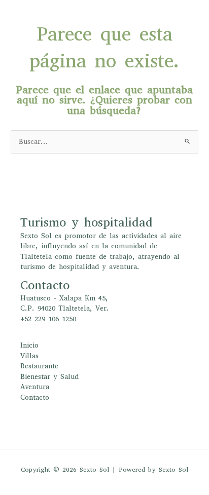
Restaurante (39, 366)
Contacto (34, 397)
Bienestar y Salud (49, 377)
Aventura (34, 387)
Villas (29, 356)
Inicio (29, 345)
